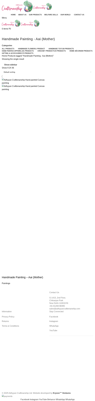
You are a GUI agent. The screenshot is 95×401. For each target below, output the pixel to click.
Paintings (6, 283)
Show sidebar (10, 65)
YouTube (53, 330)
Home (5, 56)
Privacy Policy (8, 317)
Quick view (12, 272)
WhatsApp (54, 326)
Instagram (53, 321)
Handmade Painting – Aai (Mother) (22, 277)
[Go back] (5, 33)
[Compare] (18, 272)
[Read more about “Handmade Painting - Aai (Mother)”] (5, 272)
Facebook (53, 317)
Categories (7, 46)
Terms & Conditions (10, 326)
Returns (5, 321)
